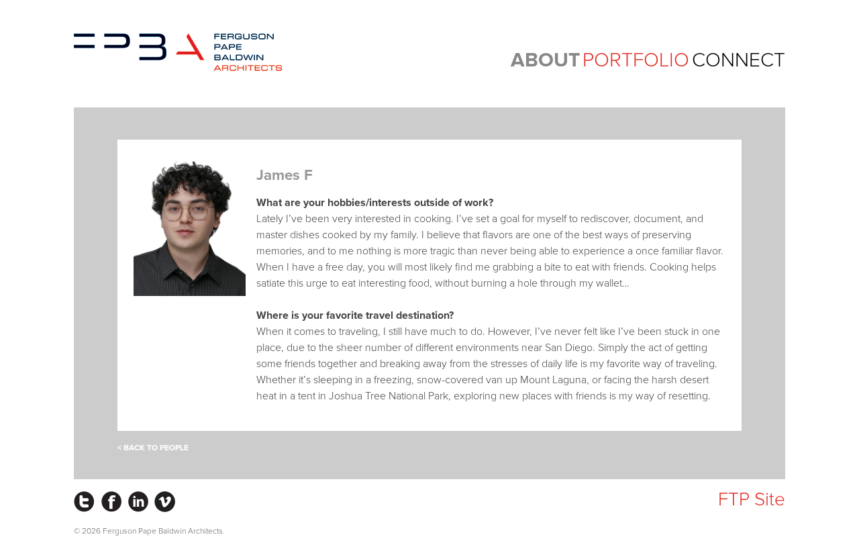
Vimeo (164, 501)
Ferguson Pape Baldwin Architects (178, 52)
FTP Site (751, 499)
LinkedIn (138, 501)
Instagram (84, 501)
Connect (738, 60)
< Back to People (153, 447)
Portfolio (636, 60)
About (545, 60)
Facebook (111, 501)
